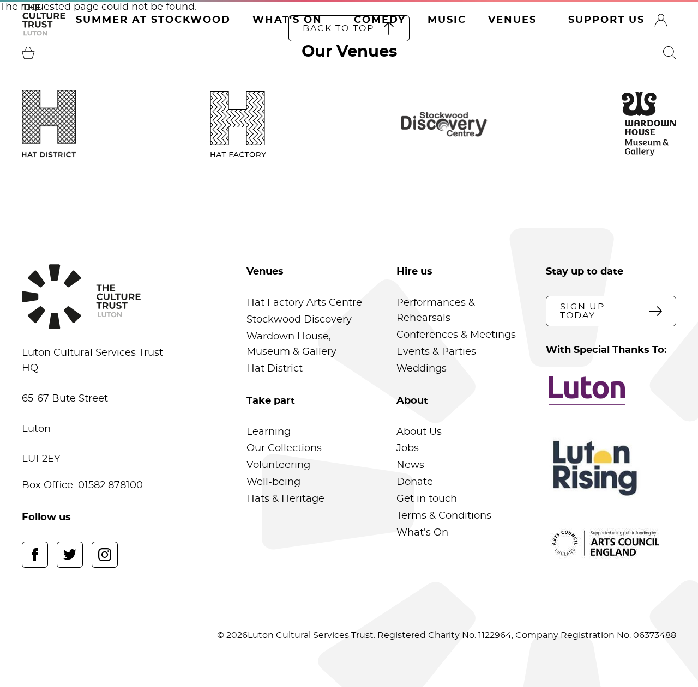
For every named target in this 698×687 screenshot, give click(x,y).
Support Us (606, 20)
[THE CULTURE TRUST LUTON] (43, 20)
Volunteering (278, 465)
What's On (287, 20)
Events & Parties (436, 352)
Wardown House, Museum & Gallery (291, 344)
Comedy (380, 20)
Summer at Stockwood (153, 20)
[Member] (660, 20)
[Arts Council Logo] (611, 543)
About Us (419, 432)
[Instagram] (105, 555)
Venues (512, 20)
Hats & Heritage (285, 499)
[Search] (669, 53)
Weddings (421, 369)
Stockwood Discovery (299, 320)
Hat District (274, 369)
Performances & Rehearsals (435, 310)
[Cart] (28, 52)
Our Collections (284, 448)
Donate (414, 482)
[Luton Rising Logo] (611, 468)
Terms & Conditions (443, 516)
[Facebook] (35, 555)
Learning (268, 432)
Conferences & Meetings (456, 335)
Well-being (273, 482)
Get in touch (426, 499)
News (410, 465)
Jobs (407, 448)
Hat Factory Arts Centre (304, 303)
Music (447, 20)
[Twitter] (70, 555)
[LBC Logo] (611, 390)
